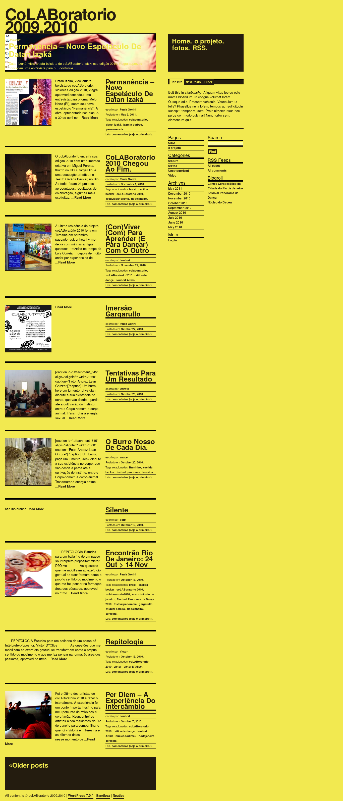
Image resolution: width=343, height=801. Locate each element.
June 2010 (175, 222)
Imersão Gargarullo (123, 311)
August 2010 (177, 212)
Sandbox (103, 795)
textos (172, 166)
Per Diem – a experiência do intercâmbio (130, 700)
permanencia (114, 129)
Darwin (124, 389)
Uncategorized (178, 171)
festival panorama (128, 472)
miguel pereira (115, 609)
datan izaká (113, 124)
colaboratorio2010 (118, 594)
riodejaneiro (139, 198)
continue (66, 68)
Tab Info (176, 82)
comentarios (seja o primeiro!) (132, 134)
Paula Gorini (128, 109)
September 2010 (180, 208)
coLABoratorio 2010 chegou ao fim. (130, 163)
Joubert (125, 260)
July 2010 (175, 218)
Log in (172, 240)
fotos (180, 47)
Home (181, 41)
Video (172, 175)
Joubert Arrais (125, 280)
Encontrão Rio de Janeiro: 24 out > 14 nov (129, 559)
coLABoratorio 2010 (130, 194)
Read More (90, 117)
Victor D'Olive (133, 666)
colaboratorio (138, 119)
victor (117, 666)
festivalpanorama (117, 198)
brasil (132, 189)
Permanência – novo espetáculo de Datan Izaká (75, 50)
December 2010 (179, 193)
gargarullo (145, 604)
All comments (217, 170)
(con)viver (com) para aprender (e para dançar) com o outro (127, 239)
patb (123, 519)
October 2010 (178, 203)
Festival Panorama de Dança (223, 195)
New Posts (193, 82)
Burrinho (135, 467)
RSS (199, 47)
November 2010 (179, 198)
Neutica (118, 795)
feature (173, 161)
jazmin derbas (132, 124)
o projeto (208, 41)
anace (124, 457)
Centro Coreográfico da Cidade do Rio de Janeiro (225, 186)
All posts (214, 166)
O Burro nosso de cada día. (130, 445)
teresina (147, 472)
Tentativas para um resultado (130, 376)
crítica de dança (124, 731)
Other (208, 82)
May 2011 (175, 188)
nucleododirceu (126, 736)
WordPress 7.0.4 (80, 795)
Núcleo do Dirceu (220, 202)
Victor (124, 651)
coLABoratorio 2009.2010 (60, 21)
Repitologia (124, 642)
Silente (116, 510)
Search (215, 137)
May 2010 (175, 227)
